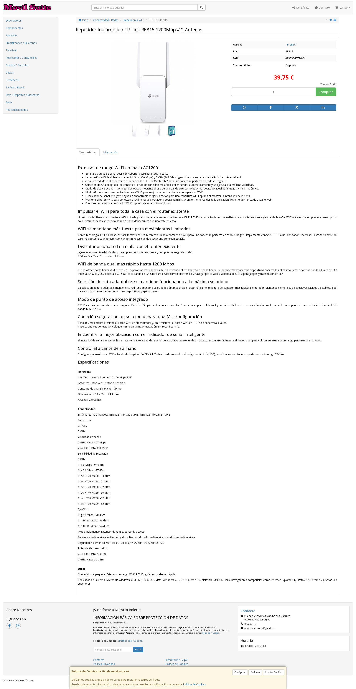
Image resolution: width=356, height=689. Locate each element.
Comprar (326, 92)
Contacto (324, 7)
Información (110, 152)
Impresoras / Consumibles (21, 57)
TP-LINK (290, 44)
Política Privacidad (104, 664)
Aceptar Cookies (273, 672)
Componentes (14, 28)
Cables (10, 72)
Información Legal (176, 660)
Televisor (11, 50)
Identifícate (302, 7)
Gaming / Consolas (17, 65)
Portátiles (11, 35)
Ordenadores (14, 20)
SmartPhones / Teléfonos (21, 43)
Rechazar (255, 672)
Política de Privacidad (210, 633)
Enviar (138, 649)
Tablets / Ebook (15, 87)
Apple (9, 102)
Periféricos (12, 80)
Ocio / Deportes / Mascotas (22, 95)
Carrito (343, 7)
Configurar (240, 672)
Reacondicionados (17, 109)
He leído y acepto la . (120, 640)
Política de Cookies (194, 684)
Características (88, 152)
